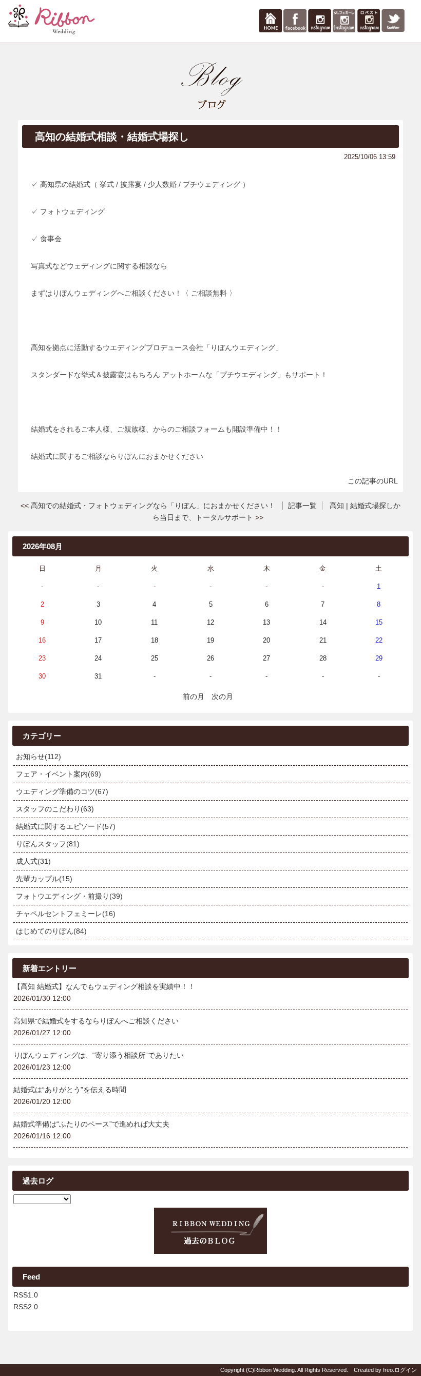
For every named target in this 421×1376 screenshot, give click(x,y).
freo (388, 1370)
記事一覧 (302, 505)
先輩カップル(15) (44, 879)
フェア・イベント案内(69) (58, 774)
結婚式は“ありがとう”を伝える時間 (69, 1090)
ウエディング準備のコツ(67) (62, 791)
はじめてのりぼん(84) (51, 931)
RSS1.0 (25, 1295)
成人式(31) (33, 861)
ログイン (405, 1370)
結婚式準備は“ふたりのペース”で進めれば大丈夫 (91, 1124)
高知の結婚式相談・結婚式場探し (112, 136)
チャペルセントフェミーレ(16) (66, 913)
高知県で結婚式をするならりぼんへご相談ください (96, 1021)
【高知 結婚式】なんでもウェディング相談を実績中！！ (104, 986)
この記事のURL (373, 481)
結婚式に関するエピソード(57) (66, 826)
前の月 (193, 696)
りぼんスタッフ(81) (48, 844)
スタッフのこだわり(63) (55, 809)
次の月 (222, 696)
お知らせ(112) (38, 756)
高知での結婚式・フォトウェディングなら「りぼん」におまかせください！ (153, 505)
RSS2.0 (25, 1307)
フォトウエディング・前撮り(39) (69, 896)
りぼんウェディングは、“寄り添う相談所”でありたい (98, 1055)
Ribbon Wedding (274, 1370)
